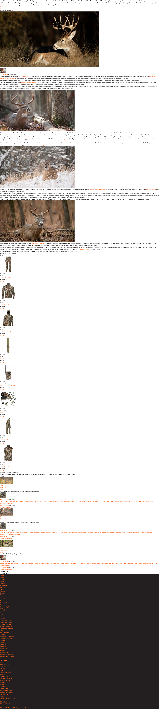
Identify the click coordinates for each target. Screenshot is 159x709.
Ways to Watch (4, 632)
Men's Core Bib (4, 440)
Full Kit (2, 413)
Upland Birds (3, 585)
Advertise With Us (5, 704)
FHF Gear (2, 668)
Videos (2, 630)
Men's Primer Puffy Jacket (7, 305)
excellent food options (40, 145)
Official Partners (4, 702)
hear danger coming (59, 139)
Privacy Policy (4, 688)
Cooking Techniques (6, 638)
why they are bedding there (97, 189)
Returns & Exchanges (14, 708)
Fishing (2, 589)
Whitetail (2, 579)
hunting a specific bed (83, 249)
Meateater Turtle (5, 652)
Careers (2, 682)
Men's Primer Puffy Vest (7, 467)
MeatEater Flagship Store (7, 698)
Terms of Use (4, 694)
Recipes (2, 634)
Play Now (9, 507)
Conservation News (5, 621)
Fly (1, 595)
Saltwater (2, 593)
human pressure (151, 189)
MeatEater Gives (5, 680)
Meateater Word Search (7, 656)
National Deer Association (28, 82)
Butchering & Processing (7, 636)
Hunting (2, 575)
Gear (1, 613)
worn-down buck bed (38, 243)
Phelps (2, 670)
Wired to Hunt (4, 7)
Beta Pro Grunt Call (5, 359)
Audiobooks (3, 648)
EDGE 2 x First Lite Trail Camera (9, 386)
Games (2, 650)
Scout (1, 9)
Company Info (4, 676)
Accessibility (4, 686)
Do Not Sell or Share (6, 690)
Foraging (2, 640)
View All (2, 587)
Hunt (1, 486)
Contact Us (3, 684)
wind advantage (28, 137)
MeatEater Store (4, 664)
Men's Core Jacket (5, 332)
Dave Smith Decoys (5, 672)
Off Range (3, 609)
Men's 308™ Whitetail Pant (7, 278)
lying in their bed (23, 77)
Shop (1, 662)
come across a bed (85, 133)
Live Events (3, 660)
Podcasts (3, 644)
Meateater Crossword (6, 654)
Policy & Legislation (6, 625)
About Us (2, 674)
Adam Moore (3, 499)
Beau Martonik (4, 75)
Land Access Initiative (6, 628)
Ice (1, 597)
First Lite (2, 666)
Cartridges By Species (6, 607)
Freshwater (3, 591)
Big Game (3, 577)
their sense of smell (149, 137)
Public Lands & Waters (6, 623)
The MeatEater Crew (6, 678)
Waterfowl (3, 583)
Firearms (2, 601)
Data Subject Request (6, 692)
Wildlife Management (6, 627)
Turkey (2, 581)
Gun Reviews (4, 605)
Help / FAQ (3, 696)
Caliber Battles (4, 603)
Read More (3, 507)
